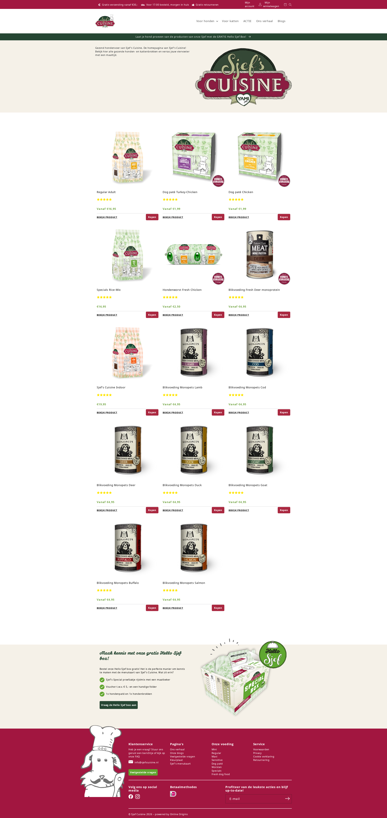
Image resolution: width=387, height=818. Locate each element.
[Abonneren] (287, 798)
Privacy (257, 753)
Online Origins (179, 814)
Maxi (214, 756)
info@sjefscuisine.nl (147, 762)
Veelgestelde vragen (182, 756)
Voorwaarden (261, 749)
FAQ (137, 756)
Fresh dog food (221, 774)
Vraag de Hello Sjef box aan (118, 705)
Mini (214, 749)
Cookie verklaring (263, 756)
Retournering (261, 760)
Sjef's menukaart (180, 763)
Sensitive (217, 760)
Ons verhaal (177, 749)
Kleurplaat (176, 760)
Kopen (152, 217)
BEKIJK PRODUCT (107, 217)
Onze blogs (177, 753)
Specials (216, 770)
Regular (216, 753)
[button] (207, 21)
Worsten (217, 767)
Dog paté (217, 763)
